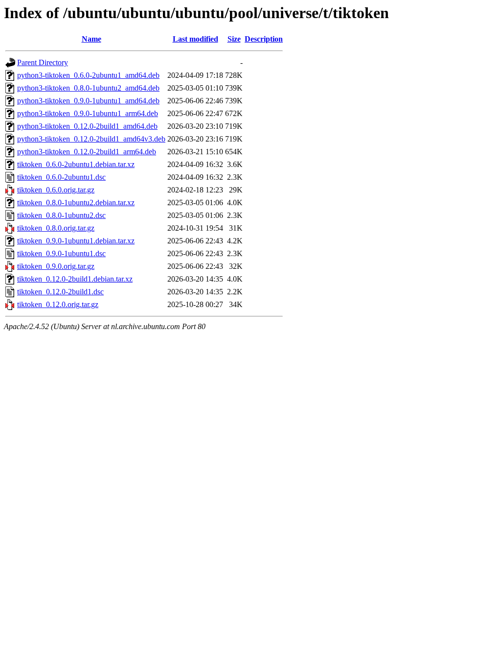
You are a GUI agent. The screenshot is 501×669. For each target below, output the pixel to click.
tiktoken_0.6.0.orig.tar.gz (55, 190)
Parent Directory (42, 62)
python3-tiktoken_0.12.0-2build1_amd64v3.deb (91, 139)
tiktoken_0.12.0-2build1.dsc (60, 291)
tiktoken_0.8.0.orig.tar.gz (55, 228)
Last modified (195, 39)
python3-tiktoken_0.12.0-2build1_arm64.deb (86, 151)
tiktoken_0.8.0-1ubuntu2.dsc (61, 215)
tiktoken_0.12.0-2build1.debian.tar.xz (75, 279)
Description (264, 39)
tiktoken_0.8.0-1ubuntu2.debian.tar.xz (76, 202)
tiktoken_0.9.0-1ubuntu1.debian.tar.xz (76, 241)
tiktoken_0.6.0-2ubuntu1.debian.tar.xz (76, 164)
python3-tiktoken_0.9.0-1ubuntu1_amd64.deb (88, 100)
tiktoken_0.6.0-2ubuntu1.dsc (61, 177)
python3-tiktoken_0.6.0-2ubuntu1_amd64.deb (88, 75)
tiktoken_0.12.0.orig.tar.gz (57, 304)
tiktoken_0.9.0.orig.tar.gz (55, 266)
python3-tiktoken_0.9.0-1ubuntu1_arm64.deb (87, 113)
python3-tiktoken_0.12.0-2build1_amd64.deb (87, 126)
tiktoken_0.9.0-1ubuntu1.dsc (61, 253)
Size (234, 39)
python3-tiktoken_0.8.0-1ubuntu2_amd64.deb (88, 88)
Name (91, 39)
